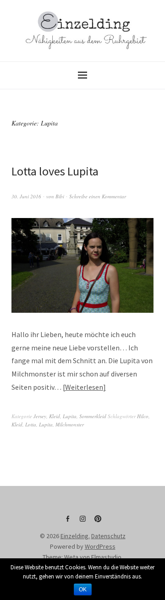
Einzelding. (75, 536)
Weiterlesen (84, 387)
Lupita (70, 416)
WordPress (100, 546)
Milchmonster (69, 424)
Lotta (30, 424)
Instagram (82, 522)
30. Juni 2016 (26, 196)
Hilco (142, 416)
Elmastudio (106, 557)
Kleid (54, 416)
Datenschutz (108, 536)
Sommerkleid (92, 416)
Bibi (59, 196)
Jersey (39, 416)
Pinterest (97, 522)
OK (83, 589)
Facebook (67, 522)
